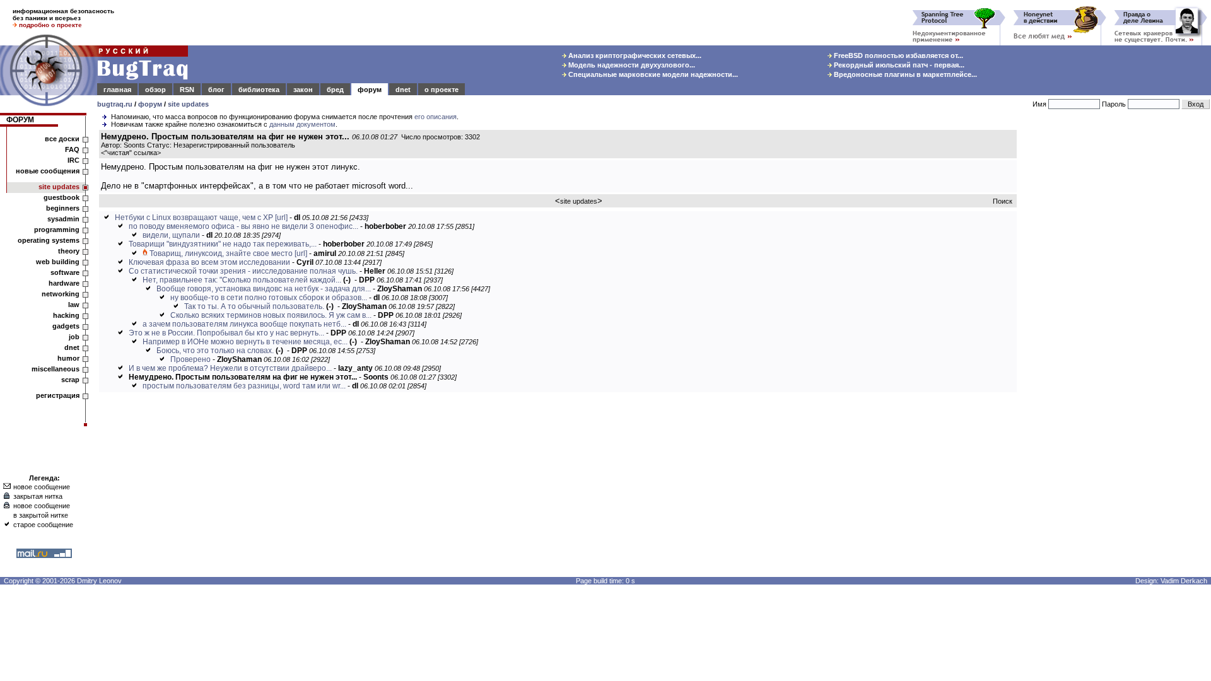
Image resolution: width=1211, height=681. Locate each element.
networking (60, 294)
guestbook (61, 197)
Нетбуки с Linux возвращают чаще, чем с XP (194, 217)
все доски (62, 139)
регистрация (57, 395)
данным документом (302, 124)
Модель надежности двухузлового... (630, 65)
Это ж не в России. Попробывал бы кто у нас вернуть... (226, 333)
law (73, 304)
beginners (62, 208)
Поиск (1002, 201)
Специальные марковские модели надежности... (652, 74)
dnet (403, 89)
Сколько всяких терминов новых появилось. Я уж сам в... (270, 315)
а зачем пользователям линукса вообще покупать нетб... (244, 324)
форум (370, 89)
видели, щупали (171, 235)
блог (216, 89)
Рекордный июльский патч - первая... (898, 65)
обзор (155, 89)
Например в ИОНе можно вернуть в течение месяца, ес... (245, 341)
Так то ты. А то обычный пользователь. (254, 306)
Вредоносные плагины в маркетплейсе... (904, 74)
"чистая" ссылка (131, 152)
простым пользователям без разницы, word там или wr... (244, 385)
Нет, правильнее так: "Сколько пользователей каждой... (242, 280)
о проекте (441, 89)
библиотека (258, 89)
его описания (435, 116)
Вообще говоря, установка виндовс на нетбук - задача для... (263, 288)
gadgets (65, 326)
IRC (73, 160)
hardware (64, 283)
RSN (187, 89)
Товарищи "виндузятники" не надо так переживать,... (223, 244)
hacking (66, 315)
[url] (281, 217)
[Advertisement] (1116, 321)
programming (56, 229)
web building (57, 261)
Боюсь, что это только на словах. (215, 350)
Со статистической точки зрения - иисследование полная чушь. (243, 271)
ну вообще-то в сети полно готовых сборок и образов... (268, 297)
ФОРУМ (20, 119)
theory (68, 251)
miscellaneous (55, 369)
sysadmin (63, 219)
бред (335, 89)
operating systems (48, 240)
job (74, 336)
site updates (188, 104)
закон (303, 89)
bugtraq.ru (114, 104)
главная (117, 89)
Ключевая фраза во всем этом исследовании (209, 262)
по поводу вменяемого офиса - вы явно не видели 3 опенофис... (243, 226)
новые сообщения (47, 171)
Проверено (190, 359)
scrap (70, 379)
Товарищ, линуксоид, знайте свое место (221, 253)
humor (68, 358)
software (64, 272)
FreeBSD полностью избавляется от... (897, 55)
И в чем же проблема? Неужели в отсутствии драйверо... (230, 368)
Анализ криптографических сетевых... (633, 55)
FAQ (72, 149)
